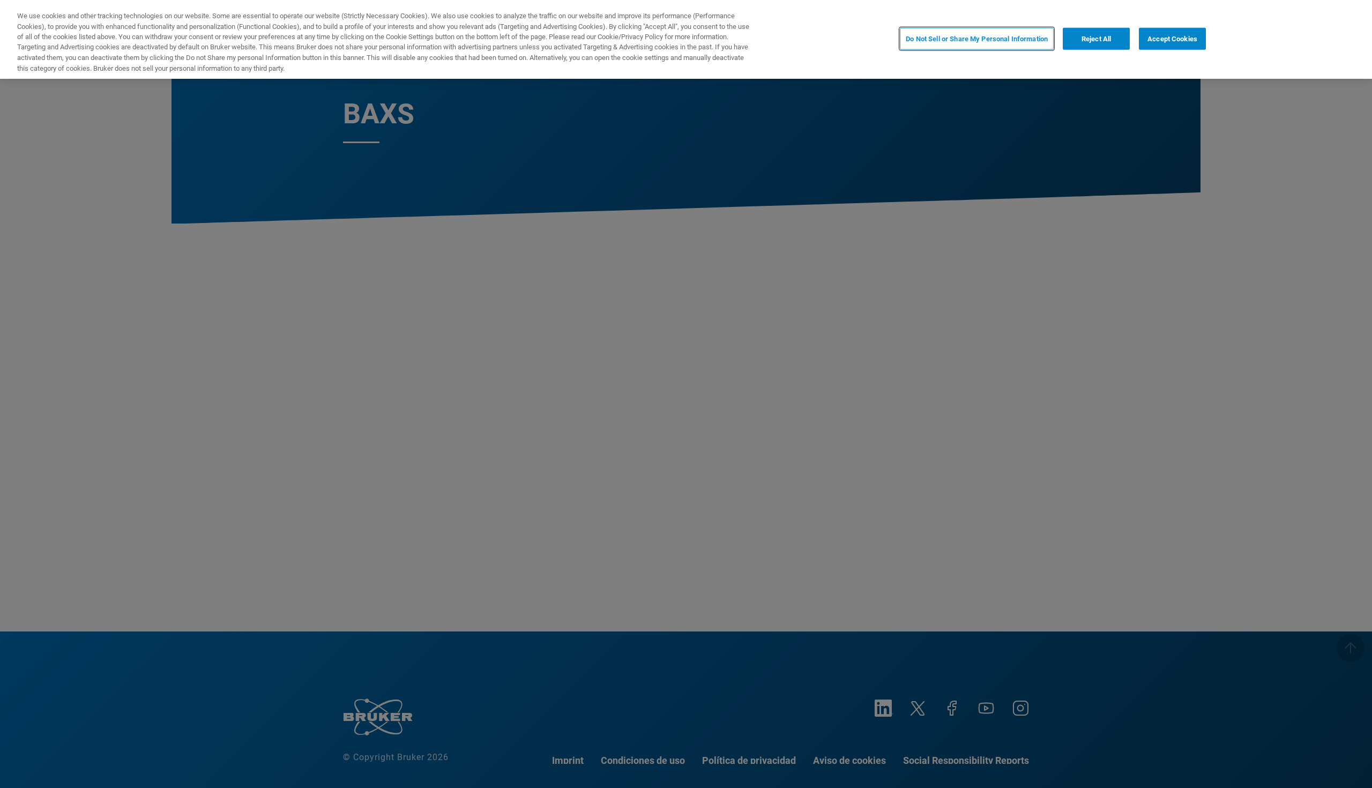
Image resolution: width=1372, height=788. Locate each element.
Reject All (1096, 38)
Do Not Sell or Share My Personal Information (977, 38)
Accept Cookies (1172, 38)
